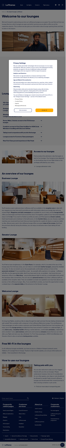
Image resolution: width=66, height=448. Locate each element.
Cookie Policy (18, 101)
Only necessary (23, 110)
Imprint (17, 103)
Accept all (44, 110)
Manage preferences (20, 105)
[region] (33, 88)
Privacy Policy (19, 99)
